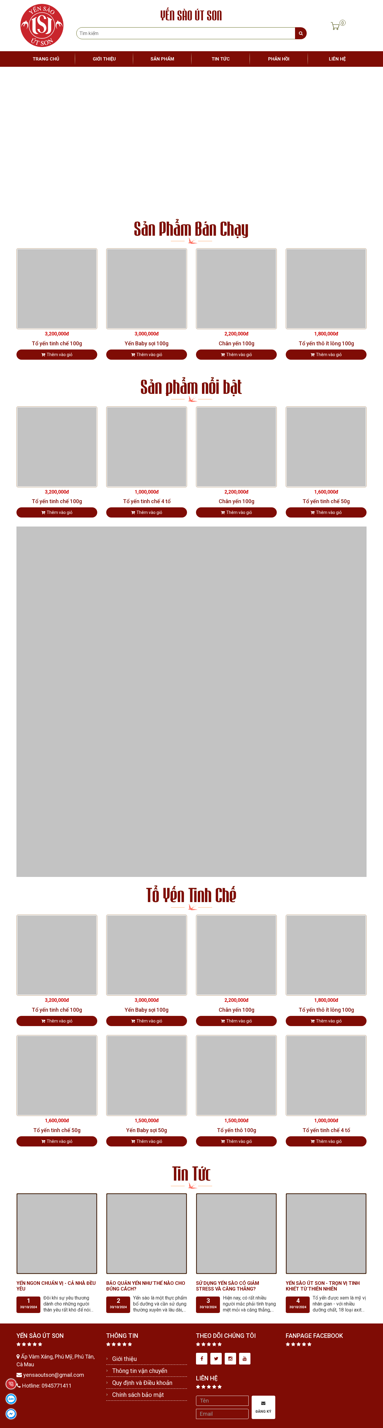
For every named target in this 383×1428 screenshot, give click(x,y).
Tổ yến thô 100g (236, 1130)
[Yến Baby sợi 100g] (146, 288)
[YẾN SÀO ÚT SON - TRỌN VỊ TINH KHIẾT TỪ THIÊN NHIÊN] (326, 1233)
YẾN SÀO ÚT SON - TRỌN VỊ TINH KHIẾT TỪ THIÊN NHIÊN (323, 1286)
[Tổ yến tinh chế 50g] (326, 446)
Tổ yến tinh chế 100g (57, 344)
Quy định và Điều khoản (142, 1382)
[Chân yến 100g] (236, 288)
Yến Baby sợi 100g (146, 344)
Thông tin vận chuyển (139, 1370)
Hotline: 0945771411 (47, 1385)
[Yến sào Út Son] (41, 25)
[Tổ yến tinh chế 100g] (56, 288)
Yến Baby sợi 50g (146, 1130)
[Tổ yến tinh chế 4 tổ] (146, 446)
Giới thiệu (124, 1358)
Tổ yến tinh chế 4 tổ (147, 501)
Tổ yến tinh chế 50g (326, 501)
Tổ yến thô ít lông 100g (326, 344)
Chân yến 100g (236, 344)
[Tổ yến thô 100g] (236, 1075)
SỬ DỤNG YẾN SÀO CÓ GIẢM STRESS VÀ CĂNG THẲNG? (227, 1286)
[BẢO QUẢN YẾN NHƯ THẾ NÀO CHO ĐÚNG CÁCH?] (146, 1233)
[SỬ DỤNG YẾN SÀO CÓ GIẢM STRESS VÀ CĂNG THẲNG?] (236, 1233)
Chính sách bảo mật (138, 1394)
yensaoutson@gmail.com (53, 1375)
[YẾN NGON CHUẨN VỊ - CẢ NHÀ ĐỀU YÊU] (56, 1233)
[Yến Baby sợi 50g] (146, 1075)
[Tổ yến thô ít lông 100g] (326, 288)
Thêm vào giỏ (59, 354)
